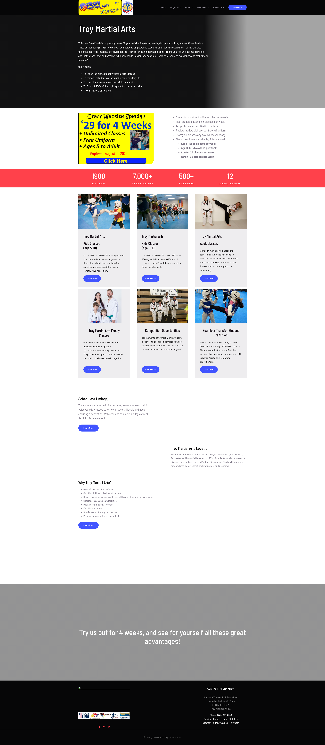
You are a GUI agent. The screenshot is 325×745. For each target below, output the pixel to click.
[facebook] (100, 727)
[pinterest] (109, 727)
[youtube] (104, 727)
